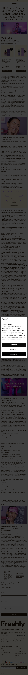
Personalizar (13, 349)
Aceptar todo (14, 344)
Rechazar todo (14, 354)
